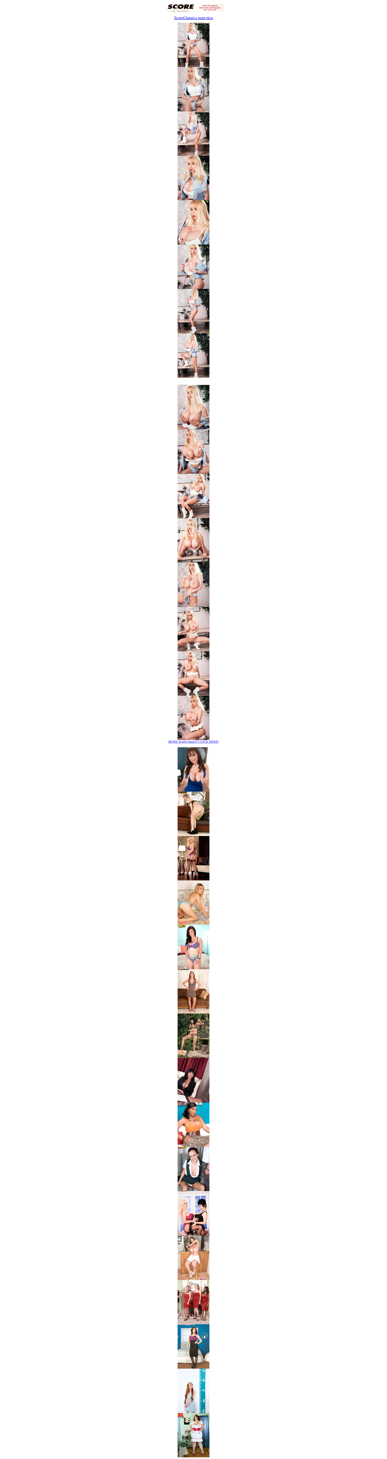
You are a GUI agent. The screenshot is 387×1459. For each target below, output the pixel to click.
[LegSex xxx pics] (193, 879)
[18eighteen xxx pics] (193, 923)
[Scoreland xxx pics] (193, 790)
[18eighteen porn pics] (193, 1190)
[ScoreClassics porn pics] (193, 1234)
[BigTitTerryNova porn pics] (193, 1278)
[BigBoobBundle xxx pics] (193, 835)
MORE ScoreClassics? (193, 741)
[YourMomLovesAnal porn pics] (193, 1367)
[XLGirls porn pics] (193, 1456)
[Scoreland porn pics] (193, 1145)
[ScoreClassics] (193, 11)
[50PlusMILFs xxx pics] (193, 1012)
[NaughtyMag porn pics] (193, 1412)
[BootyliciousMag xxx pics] (193, 968)
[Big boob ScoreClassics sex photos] (193, 66)
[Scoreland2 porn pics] (193, 1323)
